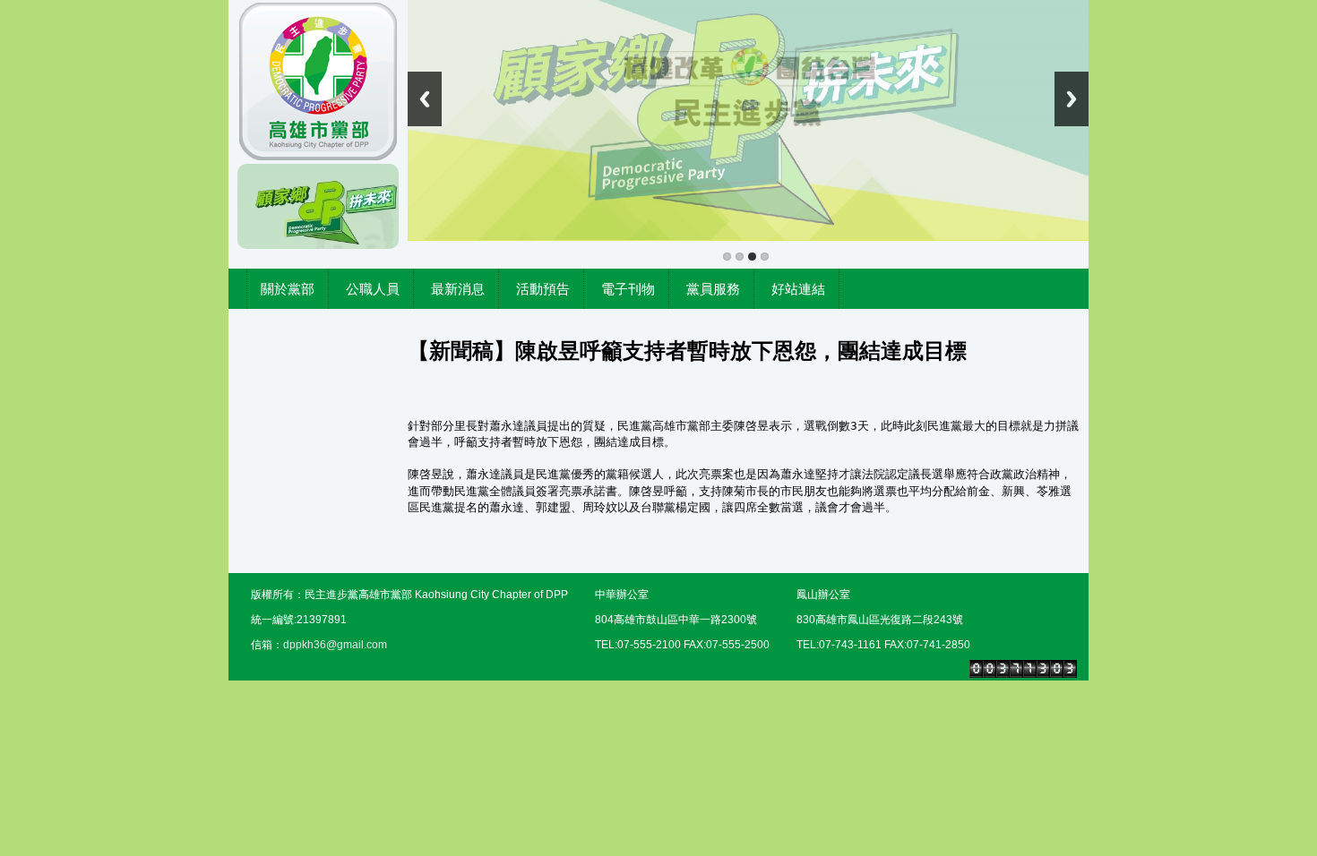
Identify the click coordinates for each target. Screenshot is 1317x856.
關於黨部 (287, 288)
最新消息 (458, 288)
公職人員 (373, 288)
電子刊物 (628, 288)
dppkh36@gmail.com (335, 644)
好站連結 (798, 288)
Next (1071, 99)
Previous (425, 99)
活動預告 (543, 288)
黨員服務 (713, 288)
